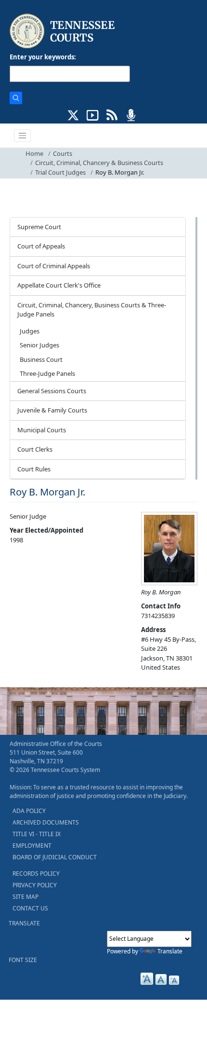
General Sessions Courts (51, 390)
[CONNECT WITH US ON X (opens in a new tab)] (73, 114)
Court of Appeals (41, 246)
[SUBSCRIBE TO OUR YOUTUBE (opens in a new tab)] (93, 114)
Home (34, 153)
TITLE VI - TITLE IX (37, 834)
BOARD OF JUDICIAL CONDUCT (55, 857)
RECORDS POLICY (36, 873)
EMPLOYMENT (32, 845)
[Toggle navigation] (22, 135)
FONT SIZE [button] (23, 960)
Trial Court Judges (60, 172)
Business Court (41, 359)
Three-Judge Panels (47, 373)
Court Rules (34, 469)
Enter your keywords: (43, 57)
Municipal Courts (41, 430)
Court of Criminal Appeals (53, 266)
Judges (29, 331)
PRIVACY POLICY (35, 885)
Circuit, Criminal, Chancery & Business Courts (99, 162)
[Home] (63, 31)
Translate (169, 951)
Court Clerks (34, 449)
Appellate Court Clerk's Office (59, 285)
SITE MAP (26, 897)
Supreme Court (39, 226)
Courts (62, 153)
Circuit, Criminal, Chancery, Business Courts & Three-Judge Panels (91, 310)
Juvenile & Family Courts (52, 410)
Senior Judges (39, 345)
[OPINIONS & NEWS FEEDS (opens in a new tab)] (112, 114)
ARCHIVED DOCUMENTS (46, 822)
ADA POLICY (29, 811)
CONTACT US (30, 908)
